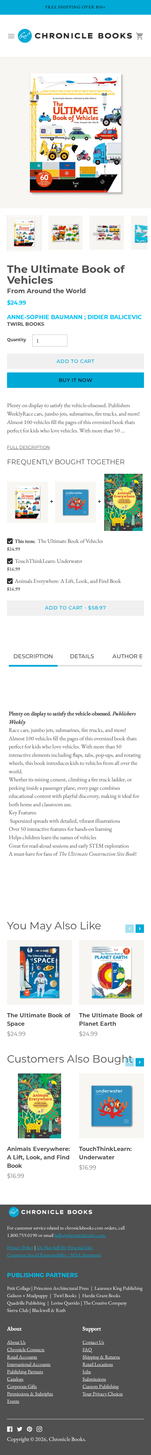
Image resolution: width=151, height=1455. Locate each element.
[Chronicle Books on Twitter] (19, 1429)
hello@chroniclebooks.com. (80, 1235)
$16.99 (15, 1176)
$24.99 (16, 1034)
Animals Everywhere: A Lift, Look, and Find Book (68, 581)
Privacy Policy (20, 1247)
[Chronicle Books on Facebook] (10, 1429)
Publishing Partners (25, 1371)
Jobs (87, 1371)
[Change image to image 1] (24, 233)
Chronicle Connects (26, 1349)
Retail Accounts (22, 1357)
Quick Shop (39, 990)
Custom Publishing (101, 1386)
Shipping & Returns (101, 1357)
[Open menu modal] (11, 36)
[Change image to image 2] (65, 232)
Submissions (94, 1379)
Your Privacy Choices (103, 1393)
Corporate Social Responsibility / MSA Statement (54, 1255)
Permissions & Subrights (30, 1393)
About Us (16, 1342)
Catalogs (15, 1379)
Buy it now (76, 380)
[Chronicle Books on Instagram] (39, 1429)
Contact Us (93, 1342)
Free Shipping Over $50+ (75, 7)
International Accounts (29, 1364)
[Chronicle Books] (75, 36)
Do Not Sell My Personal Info (65, 1247)
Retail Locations (98, 1364)
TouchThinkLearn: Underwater (48, 561)
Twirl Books (25, 324)
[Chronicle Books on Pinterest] (29, 1429)
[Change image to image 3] (107, 232)
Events (13, 1401)
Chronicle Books (67, 1439)
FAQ (87, 1349)
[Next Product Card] (140, 928)
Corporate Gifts (22, 1386)
